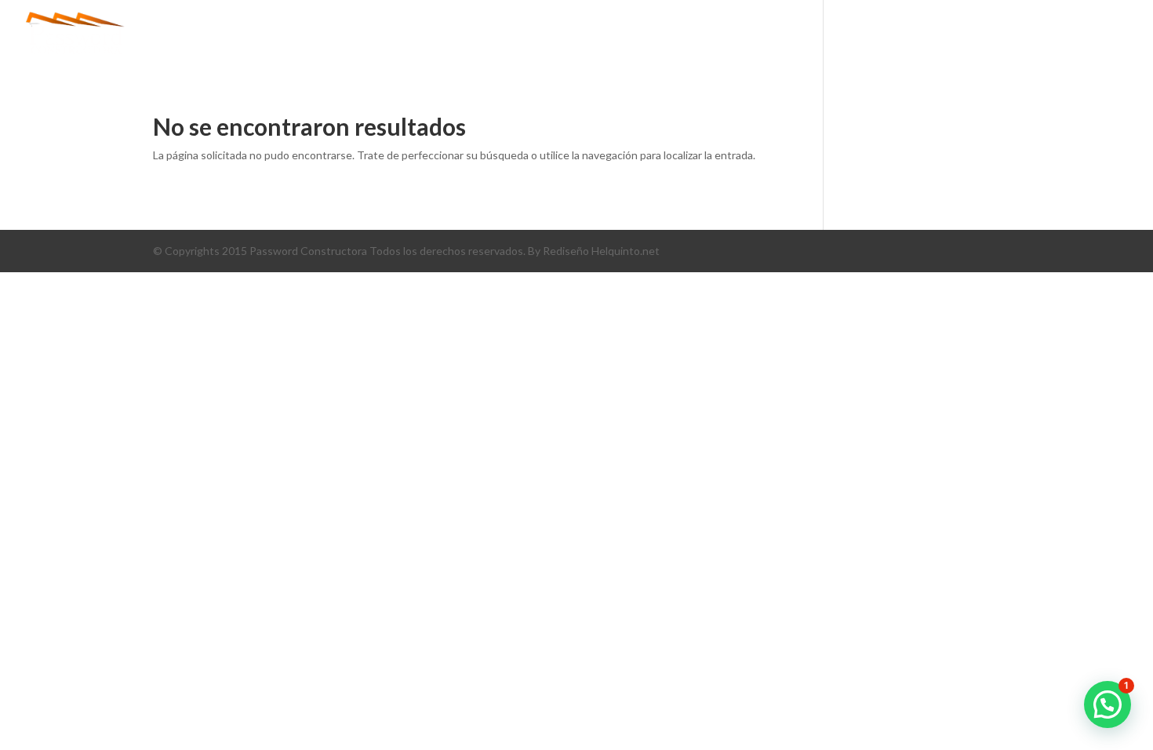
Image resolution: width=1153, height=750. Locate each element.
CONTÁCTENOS (1053, 35)
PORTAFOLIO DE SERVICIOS (910, 35)
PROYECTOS (777, 35)
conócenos (686, 35)
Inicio (610, 35)
